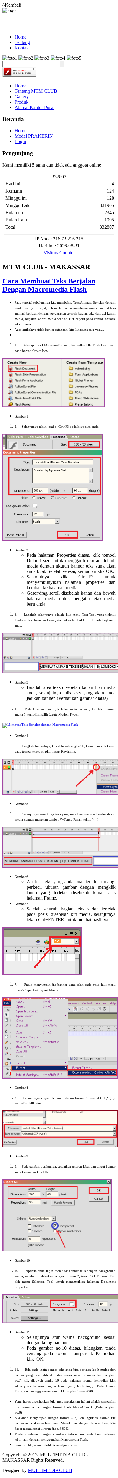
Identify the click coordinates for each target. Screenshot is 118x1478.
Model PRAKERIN (34, 136)
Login (20, 141)
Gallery (22, 96)
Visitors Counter (59, 252)
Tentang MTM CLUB (36, 91)
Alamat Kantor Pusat (34, 107)
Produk (21, 102)
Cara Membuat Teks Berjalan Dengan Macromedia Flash (48, 285)
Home (20, 85)
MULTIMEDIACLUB (50, 1470)
